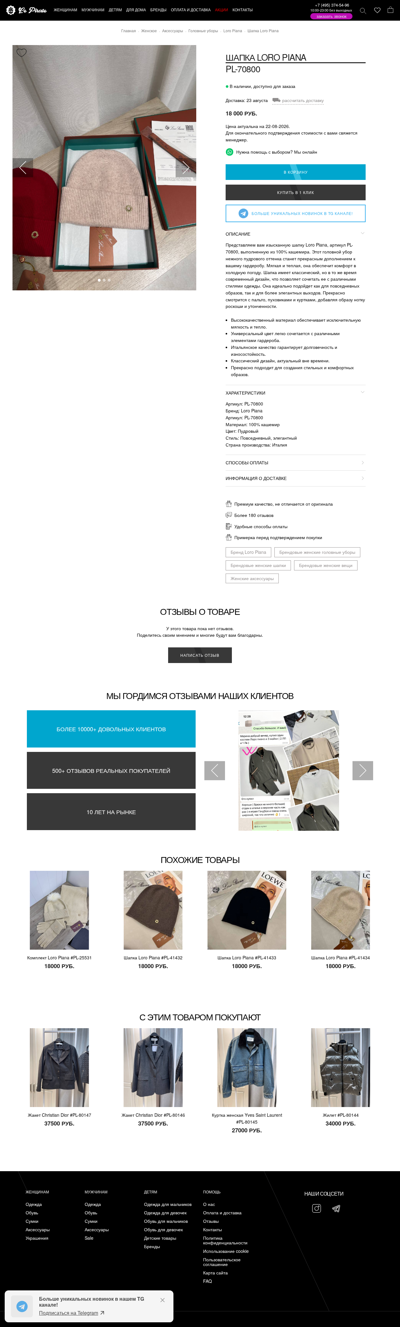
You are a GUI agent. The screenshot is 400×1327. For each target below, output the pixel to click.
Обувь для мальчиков (166, 1221)
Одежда (34, 1204)
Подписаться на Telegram (68, 1312)
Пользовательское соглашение (222, 1262)
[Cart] (390, 10)
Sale (89, 1238)
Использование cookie (226, 1251)
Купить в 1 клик (295, 192)
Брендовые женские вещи (325, 565)
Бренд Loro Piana (248, 552)
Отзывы (211, 1221)
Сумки (32, 1221)
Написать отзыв (199, 655)
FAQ (207, 1281)
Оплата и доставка (222, 1212)
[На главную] (26, 10)
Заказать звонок (332, 16)
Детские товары (160, 1238)
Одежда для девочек (165, 1212)
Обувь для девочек (163, 1229)
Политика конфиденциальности (225, 1240)
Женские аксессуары (252, 578)
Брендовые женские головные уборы (317, 552)
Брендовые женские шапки (258, 565)
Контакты (212, 1229)
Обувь (32, 1212)
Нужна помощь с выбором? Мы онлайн (276, 152)
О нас (209, 1204)
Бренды (152, 1246)
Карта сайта (215, 1272)
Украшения (37, 1238)
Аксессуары (38, 1229)
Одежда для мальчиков (168, 1204)
